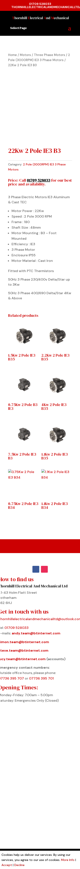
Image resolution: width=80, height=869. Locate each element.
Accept (6, 865)
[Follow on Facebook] (35, 569)
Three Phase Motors (49, 55)
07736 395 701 (41, 678)
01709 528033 (40, 4)
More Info (67, 860)
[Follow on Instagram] (44, 569)
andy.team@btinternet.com (36, 633)
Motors (25, 55)
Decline (19, 865)
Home (12, 55)
